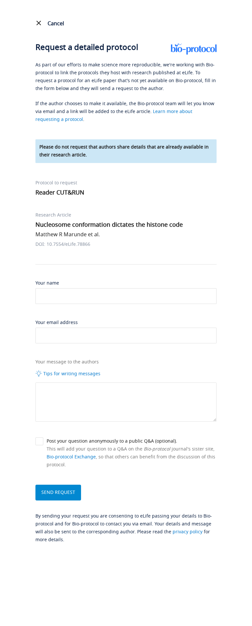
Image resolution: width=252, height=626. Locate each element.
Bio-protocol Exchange (71, 456)
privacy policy (187, 531)
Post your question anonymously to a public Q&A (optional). (112, 441)
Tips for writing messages (71, 373)
